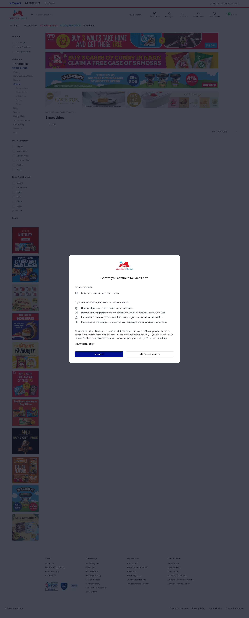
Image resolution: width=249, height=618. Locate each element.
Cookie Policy (87, 344)
